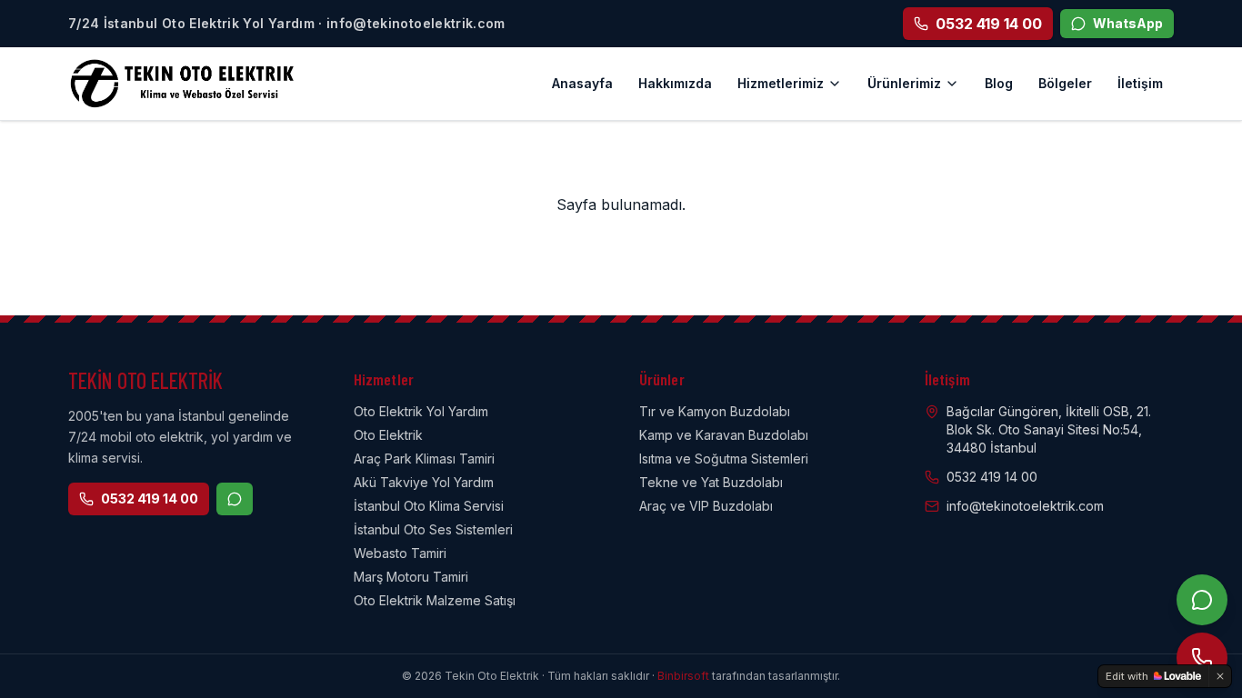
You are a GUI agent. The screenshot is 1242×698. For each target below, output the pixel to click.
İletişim (1140, 83)
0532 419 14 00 (149, 498)
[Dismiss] (1220, 676)
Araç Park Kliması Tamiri (424, 458)
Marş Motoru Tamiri (411, 576)
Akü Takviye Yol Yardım (424, 482)
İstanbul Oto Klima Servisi (429, 506)
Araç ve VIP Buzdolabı (706, 506)
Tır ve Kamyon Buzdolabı (714, 411)
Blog (999, 83)
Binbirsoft (683, 676)
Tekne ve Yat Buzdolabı (711, 482)
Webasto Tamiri (400, 553)
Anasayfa (582, 83)
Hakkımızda (675, 83)
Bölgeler (1065, 83)
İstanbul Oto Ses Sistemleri (433, 529)
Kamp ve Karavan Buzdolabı (723, 435)
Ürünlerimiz (904, 83)
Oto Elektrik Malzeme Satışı (435, 600)
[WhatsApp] (1202, 599)
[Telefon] (1202, 658)
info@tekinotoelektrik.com (1025, 506)
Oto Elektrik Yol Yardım (421, 411)
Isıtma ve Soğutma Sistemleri (723, 458)
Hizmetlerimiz (780, 83)
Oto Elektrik (388, 435)
